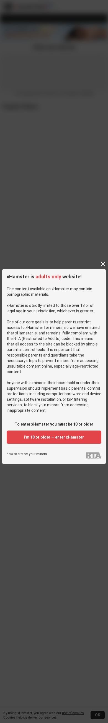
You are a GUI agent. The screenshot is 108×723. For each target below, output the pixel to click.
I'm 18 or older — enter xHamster (54, 437)
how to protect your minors (27, 454)
